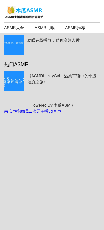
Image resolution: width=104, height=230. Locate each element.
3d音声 (54, 111)
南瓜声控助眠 (16, 111)
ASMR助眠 (45, 27)
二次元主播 (38, 111)
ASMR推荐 (75, 27)
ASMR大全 (14, 27)
